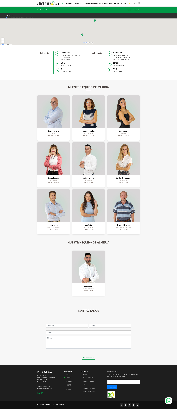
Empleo (116, 3)
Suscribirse (112, 387)
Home (129, 10)
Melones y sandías (88, 381)
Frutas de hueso (88, 377)
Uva (84, 384)
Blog (110, 3)
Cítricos (85, 374)
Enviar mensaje (88, 358)
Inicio (67, 374)
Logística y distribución (93, 3)
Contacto (124, 3)
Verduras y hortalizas (89, 388)
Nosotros (69, 3)
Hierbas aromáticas (89, 391)
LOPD (40, 393)
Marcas (104, 3)
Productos (77, 3)
